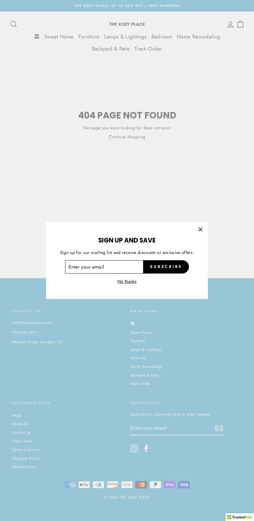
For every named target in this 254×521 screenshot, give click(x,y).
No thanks (127, 281)
